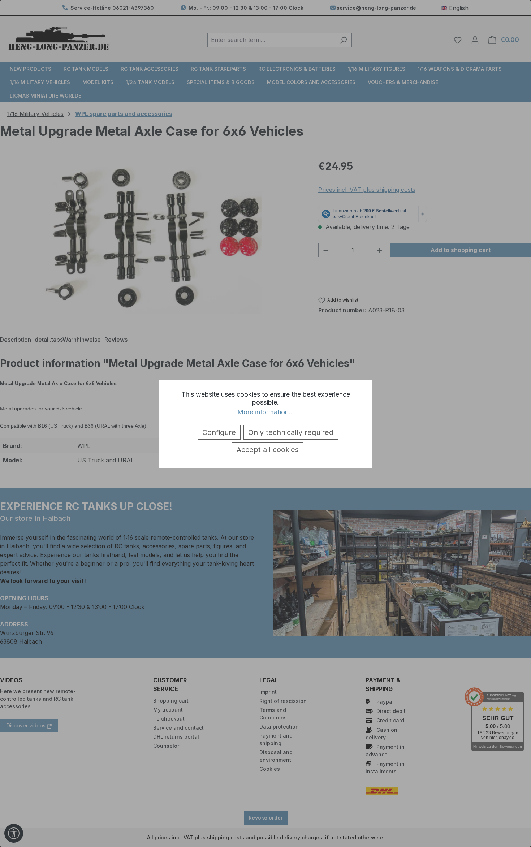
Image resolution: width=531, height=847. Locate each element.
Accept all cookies (268, 449)
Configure (219, 432)
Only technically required (290, 432)
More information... (265, 412)
